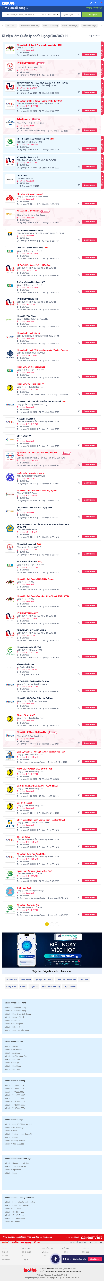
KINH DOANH (26, 1248)
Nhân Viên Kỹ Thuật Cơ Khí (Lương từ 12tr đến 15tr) (39, 101)
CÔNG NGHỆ (26, 1252)
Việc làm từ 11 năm (12, 1222)
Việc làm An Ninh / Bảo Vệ (15, 1007)
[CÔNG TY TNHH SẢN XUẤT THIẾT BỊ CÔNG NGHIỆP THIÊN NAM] (10, 234)
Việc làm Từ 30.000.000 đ (15, 1105)
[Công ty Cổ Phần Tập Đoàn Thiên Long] (10, 405)
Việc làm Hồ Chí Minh (13, 1049)
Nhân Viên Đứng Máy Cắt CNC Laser (32, 854)
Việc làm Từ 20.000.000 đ (15, 1101)
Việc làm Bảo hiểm (12, 1020)
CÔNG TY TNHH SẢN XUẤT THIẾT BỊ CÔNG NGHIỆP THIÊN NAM (41, 233)
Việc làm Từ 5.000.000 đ (14, 1088)
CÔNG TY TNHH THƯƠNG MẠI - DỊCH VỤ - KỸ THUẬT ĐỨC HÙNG (41, 458)
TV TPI (19, 438)
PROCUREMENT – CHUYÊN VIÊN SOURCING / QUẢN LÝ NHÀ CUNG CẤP (43, 525)
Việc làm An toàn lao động (15, 1010)
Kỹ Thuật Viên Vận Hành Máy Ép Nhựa (33, 681)
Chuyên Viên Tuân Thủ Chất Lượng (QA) (34, 507)
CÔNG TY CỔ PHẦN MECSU (27, 529)
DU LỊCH (25, 1259)
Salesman (84, 979)
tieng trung (11, 986)
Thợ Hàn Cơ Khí (23, 837)
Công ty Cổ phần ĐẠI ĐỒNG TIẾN (29, 67)
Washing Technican (25, 664)
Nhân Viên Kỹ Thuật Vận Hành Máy (32, 732)
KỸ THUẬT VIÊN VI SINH (27, 299)
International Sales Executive (30, 230)
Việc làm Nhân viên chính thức (17, 1163)
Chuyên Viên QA (24, 436)
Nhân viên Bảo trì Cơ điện (28, 210)
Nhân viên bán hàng (51, 986)
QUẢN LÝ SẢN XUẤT (26, 715)
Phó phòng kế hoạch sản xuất (30, 194)
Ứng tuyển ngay (89, 54)
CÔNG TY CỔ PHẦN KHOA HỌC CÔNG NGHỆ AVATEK (36, 85)
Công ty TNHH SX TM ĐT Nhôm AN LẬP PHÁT (34, 822)
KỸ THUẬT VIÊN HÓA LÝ (27, 613)
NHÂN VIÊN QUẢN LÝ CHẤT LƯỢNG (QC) (34, 768)
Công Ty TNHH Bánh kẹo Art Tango (30, 890)
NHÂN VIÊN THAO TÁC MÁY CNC (31, 473)
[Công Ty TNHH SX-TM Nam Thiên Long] (10, 702)
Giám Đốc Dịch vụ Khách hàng (32, 247)
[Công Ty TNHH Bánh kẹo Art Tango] (10, 891)
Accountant (26, 979)
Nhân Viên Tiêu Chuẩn (27, 316)
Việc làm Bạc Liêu (12, 1059)
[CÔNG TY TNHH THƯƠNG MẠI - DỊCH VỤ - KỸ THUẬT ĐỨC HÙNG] (10, 456)
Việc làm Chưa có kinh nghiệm (17, 1205)
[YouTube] (101, 1242)
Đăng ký (88, 7)
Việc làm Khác (11, 1173)
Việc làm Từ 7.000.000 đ (14, 1092)
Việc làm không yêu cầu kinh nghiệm (20, 1202)
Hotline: (72, 1278)
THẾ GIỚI (5, 1256)
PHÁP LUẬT (6, 1259)
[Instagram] (95, 1242)
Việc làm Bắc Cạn (12, 1062)
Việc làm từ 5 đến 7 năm (14, 1215)
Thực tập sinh (70, 986)
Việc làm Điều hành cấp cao (16, 1144)
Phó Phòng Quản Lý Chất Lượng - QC (35, 138)
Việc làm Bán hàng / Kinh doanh (18, 1014)
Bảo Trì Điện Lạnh (24, 803)
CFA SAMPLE (23, 175)
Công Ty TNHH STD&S (25, 48)
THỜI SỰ (5, 1252)
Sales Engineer (23, 119)
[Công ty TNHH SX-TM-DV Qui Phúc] (10, 755)
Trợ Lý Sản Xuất (24, 888)
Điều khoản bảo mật (45, 1278)
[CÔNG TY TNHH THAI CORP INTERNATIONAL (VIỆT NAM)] (10, 337)
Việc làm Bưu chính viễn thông (17, 1030)
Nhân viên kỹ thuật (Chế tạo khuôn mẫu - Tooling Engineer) (43, 350)
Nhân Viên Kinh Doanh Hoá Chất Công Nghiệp (37, 490)
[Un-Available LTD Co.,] (10, 179)
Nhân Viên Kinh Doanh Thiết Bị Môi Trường (35, 579)
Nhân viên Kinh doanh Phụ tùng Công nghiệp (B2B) (39, 45)
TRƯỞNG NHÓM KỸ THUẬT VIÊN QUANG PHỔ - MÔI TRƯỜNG (42, 82)
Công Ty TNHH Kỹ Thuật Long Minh (30, 123)
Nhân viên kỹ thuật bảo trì (28, 333)
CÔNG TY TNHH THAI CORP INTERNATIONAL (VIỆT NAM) (38, 336)
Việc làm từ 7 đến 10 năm (15, 1218)
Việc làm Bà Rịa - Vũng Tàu (16, 1056)
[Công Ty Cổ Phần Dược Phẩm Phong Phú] (10, 320)
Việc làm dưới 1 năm (13, 1208)
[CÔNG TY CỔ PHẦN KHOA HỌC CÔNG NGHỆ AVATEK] (10, 86)
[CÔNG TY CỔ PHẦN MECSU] (10, 528)
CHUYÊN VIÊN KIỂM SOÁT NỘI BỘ (31, 630)
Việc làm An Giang (12, 1053)
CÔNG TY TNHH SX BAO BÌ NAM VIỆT (31, 353)
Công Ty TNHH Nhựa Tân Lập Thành (31, 387)
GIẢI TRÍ (44, 1256)
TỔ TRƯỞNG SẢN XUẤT (29, 561)
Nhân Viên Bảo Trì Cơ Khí (28, 905)
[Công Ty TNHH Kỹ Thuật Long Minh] (10, 123)
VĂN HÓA (45, 1252)
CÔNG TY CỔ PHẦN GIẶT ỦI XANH (29, 142)
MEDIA (4, 1248)
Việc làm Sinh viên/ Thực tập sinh (18, 1124)
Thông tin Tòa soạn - (44, 1275)
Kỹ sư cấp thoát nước (66, 979)
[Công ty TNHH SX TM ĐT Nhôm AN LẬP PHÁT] (10, 823)
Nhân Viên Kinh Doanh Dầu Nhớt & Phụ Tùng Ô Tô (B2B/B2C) (43, 596)
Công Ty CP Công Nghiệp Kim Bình (30, 251)
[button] (95, 3)
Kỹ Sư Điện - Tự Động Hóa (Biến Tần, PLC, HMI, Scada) (37, 453)
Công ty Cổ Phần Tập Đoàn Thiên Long (32, 404)
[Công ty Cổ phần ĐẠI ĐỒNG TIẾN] (10, 67)
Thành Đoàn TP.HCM (59, 1275)
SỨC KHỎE (66, 1256)
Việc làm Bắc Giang (13, 1066)
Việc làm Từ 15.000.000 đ (15, 1098)
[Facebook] (90, 1242)
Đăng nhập (97, 7)
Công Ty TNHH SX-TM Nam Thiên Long (32, 701)
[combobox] (21, 14)
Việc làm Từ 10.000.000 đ (15, 1095)
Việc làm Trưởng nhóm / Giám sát (18, 1134)
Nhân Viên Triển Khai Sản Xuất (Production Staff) (41, 401)
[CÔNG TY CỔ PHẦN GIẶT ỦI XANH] (10, 142)
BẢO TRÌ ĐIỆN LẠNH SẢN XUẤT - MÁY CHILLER (37, 785)
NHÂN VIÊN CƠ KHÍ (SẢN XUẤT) (31, 367)
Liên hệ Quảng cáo (30, 1278)
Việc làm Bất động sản (14, 1024)
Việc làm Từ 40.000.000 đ (15, 1108)
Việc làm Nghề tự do (13, 1169)
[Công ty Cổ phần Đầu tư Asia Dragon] (10, 214)
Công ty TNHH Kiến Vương (27, 493)
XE (23, 1256)
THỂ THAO (65, 1248)
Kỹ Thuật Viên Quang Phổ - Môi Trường (33, 265)
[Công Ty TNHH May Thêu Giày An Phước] (10, 197)
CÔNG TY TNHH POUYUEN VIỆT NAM (31, 476)
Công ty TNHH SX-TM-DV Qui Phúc (30, 754)
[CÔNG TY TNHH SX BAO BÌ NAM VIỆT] (10, 354)
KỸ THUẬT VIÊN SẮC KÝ (27, 157)
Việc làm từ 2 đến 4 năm (14, 1212)
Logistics (34, 986)
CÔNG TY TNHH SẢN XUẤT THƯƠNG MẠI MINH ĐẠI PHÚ (38, 104)
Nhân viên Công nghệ (29, 544)
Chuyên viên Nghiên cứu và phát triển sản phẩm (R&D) (41, 820)
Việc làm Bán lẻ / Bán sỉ (14, 1017)
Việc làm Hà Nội (11, 1046)
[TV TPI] (10, 439)
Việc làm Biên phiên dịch (15, 1027)
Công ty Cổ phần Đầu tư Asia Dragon (31, 215)
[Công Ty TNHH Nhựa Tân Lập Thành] (10, 388)
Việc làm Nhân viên (13, 1131)
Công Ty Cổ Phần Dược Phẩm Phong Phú (32, 319)
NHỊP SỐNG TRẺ (47, 1248)
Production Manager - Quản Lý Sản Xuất (34, 871)
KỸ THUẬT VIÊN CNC (26, 63)
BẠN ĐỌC (85, 1252)
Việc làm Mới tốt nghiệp (14, 1127)
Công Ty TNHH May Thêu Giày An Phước (32, 196)
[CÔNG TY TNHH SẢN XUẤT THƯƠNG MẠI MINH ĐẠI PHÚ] (10, 104)
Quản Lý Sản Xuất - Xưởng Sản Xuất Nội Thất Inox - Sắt (41, 751)
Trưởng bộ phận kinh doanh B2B (31, 282)
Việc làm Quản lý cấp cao (15, 1140)
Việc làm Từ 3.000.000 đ (14, 1085)
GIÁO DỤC (85, 1248)
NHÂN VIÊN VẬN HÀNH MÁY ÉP (30, 384)
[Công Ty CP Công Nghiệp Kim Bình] (10, 251)
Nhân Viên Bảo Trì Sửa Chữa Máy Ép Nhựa (35, 698)
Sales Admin (11, 979)
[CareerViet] (91, 1237)
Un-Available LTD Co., (25, 178)
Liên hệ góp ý (59, 1278)
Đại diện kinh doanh (44, 979)
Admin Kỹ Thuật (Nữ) (26, 419)
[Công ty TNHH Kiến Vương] (10, 494)
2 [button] (52, 924)
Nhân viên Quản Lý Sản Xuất (29, 647)
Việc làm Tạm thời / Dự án (15, 1166)
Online (23, 986)
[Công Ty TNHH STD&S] (10, 49)
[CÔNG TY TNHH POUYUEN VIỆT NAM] (10, 477)
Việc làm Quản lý (11, 1137)
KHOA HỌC (66, 1252)
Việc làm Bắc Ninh (12, 1069)
